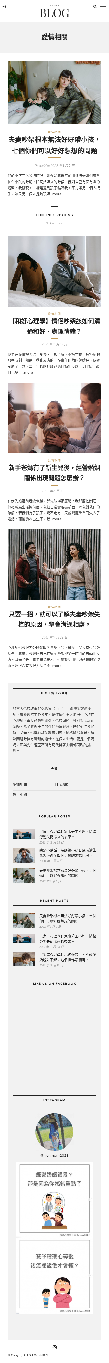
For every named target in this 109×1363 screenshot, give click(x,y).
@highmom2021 (54, 1155)
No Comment (55, 223)
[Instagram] (4, 6)
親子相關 (20, 795)
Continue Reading (55, 215)
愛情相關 (54, 132)
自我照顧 (62, 784)
